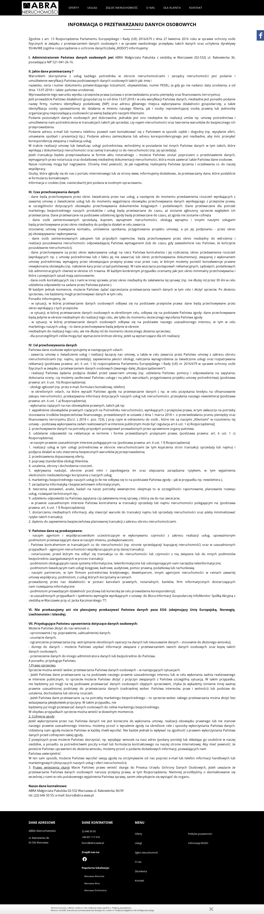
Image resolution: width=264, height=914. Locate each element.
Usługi (92, 7)
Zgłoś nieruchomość (122, 7)
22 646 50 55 (89, 831)
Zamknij (211, 909)
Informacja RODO (198, 843)
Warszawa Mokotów (94, 876)
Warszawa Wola (92, 883)
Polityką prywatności (121, 908)
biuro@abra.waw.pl (93, 843)
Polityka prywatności (200, 833)
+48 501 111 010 (91, 837)
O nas (150, 7)
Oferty (74, 7)
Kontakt (195, 7)
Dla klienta (172, 7)
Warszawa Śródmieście (95, 890)
